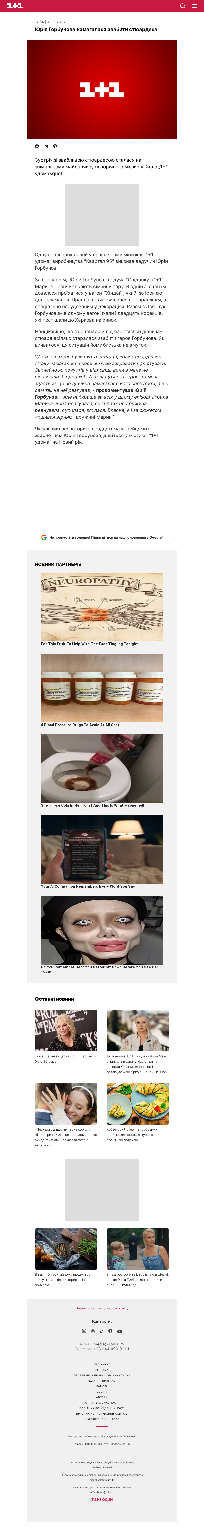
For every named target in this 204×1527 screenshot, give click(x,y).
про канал (102, 1364)
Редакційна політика (102, 1419)
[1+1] (15, 5)
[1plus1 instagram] (84, 1331)
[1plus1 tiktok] (101, 1331)
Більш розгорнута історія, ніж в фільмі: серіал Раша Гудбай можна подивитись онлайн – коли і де (138, 1279)
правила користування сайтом (102, 1413)
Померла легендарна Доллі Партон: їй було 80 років (65, 1058)
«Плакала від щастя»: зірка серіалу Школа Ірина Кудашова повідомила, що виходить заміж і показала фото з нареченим (66, 1137)
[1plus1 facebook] (110, 1331)
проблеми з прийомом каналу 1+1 (102, 1375)
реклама (102, 1369)
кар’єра (102, 1386)
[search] (183, 6)
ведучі (102, 1391)
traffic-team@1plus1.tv (102, 1492)
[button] (194, 6)
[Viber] (55, 146)
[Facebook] (37, 146)
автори (102, 1397)
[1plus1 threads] (93, 1331)
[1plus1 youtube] (119, 1331)
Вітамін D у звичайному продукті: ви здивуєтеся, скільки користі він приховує (64, 1279)
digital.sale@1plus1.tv (102, 1479)
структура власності (102, 1402)
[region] (102, 215)
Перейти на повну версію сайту (102, 1308)
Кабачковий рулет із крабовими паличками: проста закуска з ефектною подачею (132, 1134)
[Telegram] (46, 146)
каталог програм (102, 1380)
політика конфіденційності (102, 1408)
